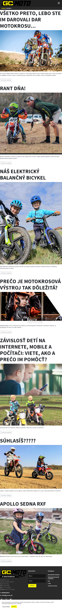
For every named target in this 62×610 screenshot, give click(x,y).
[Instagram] (6, 599)
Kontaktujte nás (52, 586)
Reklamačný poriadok (54, 574)
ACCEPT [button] (14, 606)
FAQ (49, 581)
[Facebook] (1, 599)
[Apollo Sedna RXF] (31, 531)
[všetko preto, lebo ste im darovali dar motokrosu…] (31, 50)
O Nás (49, 583)
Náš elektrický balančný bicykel (23, 174)
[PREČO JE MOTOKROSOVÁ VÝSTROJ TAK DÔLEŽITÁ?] (31, 307)
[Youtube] (10, 599)
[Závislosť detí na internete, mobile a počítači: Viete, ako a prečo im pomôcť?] (31, 394)
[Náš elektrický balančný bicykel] (31, 223)
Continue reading (6, 80)
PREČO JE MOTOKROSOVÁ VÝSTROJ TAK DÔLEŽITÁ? (30, 284)
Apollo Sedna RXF (23, 503)
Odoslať (32, 585)
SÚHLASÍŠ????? (18, 440)
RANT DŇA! (13, 88)
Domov (4, 8)
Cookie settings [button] (6, 606)
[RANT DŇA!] (31, 123)
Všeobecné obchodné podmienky (53, 577)
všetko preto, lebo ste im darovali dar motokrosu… (30, 19)
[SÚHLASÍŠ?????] (31, 466)
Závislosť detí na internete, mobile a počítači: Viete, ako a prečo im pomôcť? (27, 350)
